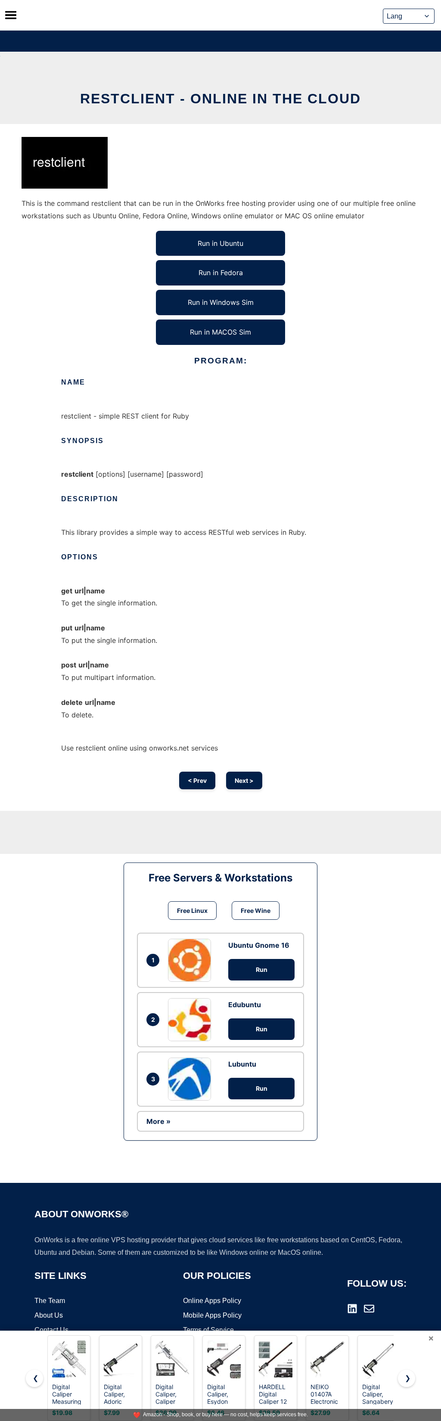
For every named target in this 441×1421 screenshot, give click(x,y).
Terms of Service (208, 1330)
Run (261, 969)
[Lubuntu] (192, 1079)
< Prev (197, 780)
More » (158, 1121)
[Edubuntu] (192, 1019)
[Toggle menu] (10, 15)
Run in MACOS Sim (220, 332)
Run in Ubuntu (220, 243)
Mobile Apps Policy (212, 1315)
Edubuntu (244, 1004)
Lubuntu (242, 1064)
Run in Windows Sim (221, 302)
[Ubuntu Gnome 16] (192, 960)
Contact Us (51, 1330)
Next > (244, 780)
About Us (48, 1315)
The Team (49, 1300)
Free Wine (255, 910)
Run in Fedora (221, 272)
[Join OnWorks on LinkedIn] (352, 1308)
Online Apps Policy (212, 1300)
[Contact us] (369, 1308)
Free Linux (192, 910)
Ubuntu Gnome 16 (258, 945)
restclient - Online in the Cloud (220, 98)
